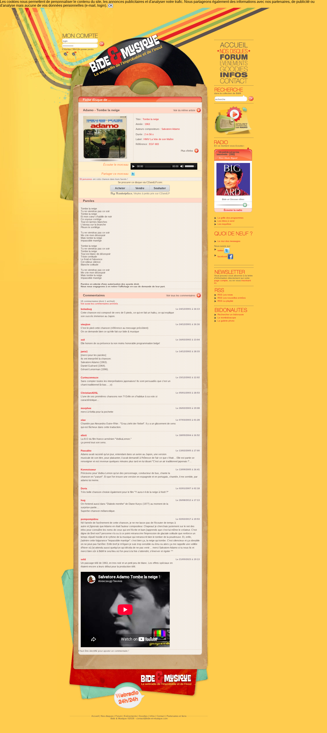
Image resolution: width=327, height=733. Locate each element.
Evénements (130, 716)
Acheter (120, 188)
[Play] (133, 166)
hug (83, 500)
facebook (223, 256)
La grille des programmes (230, 218)
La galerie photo (226, 320)
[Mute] (182, 166)
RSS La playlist (225, 301)
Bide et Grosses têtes (233, 199)
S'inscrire (66, 49)
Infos (152, 716)
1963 (147, 124)
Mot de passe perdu (83, 49)
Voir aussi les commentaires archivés (99, 303)
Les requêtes (224, 224)
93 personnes (86, 179)
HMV (146, 139)
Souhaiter (160, 188)
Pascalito (86, 450)
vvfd (83, 559)
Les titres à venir (226, 221)
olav (83, 420)
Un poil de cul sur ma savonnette (227, 153)
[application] (164, 166)
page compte (221, 280)
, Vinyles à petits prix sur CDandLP (140, 193)
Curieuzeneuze (89, 377)
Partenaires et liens (176, 716)
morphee (86, 408)
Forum (118, 716)
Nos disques (107, 716)
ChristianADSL (89, 393)
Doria (84, 488)
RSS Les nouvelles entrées (232, 298)
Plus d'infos (187, 150)
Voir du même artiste (184, 110)
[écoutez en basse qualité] (65, 56)
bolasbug (86, 309)
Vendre (139, 188)
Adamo (88, 110)
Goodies (143, 716)
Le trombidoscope (227, 317)
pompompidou (89, 519)
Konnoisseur (88, 469)
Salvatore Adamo (170, 129)
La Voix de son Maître (162, 139)
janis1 (84, 351)
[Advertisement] (158, 20)
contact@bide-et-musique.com (152, 718)
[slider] (191, 166)
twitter (221, 250)
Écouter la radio (233, 210)
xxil (83, 339)
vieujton (85, 324)
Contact (161, 716)
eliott (84, 435)
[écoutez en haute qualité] (74, 56)
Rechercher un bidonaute (231, 314)
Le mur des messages (229, 241)
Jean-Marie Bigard (228, 158)
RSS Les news (225, 294)
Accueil (95, 716)
